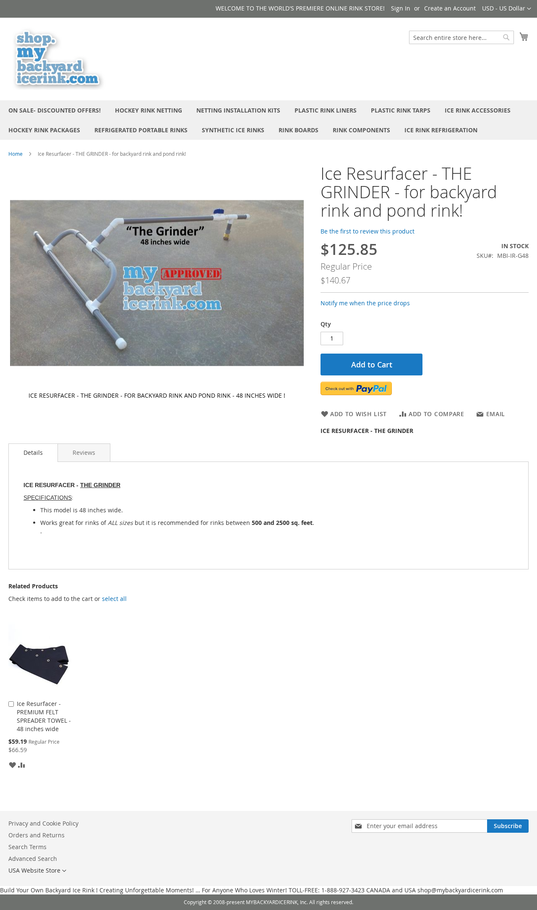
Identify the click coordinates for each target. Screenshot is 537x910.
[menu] (268, 120)
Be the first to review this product (367, 231)
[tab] (33, 452)
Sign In (400, 8)
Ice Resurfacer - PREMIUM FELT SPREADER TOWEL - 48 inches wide (44, 716)
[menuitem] (54, 110)
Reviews (84, 452)
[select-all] (114, 599)
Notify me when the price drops (365, 303)
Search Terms (27, 847)
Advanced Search (32, 859)
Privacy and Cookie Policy (43, 823)
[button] (506, 8)
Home (15, 153)
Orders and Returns (36, 835)
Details (33, 452)
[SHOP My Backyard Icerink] (58, 58)
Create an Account (450, 8)
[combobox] (461, 37)
